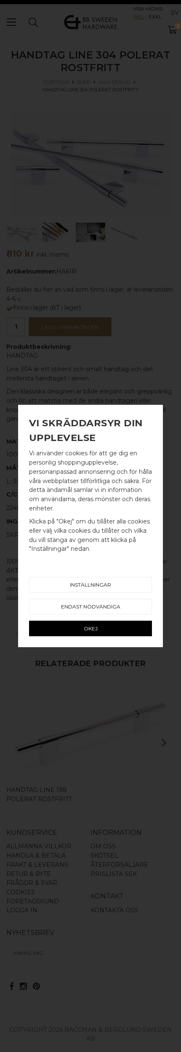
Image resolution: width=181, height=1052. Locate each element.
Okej (91, 628)
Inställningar (90, 585)
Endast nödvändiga (90, 606)
